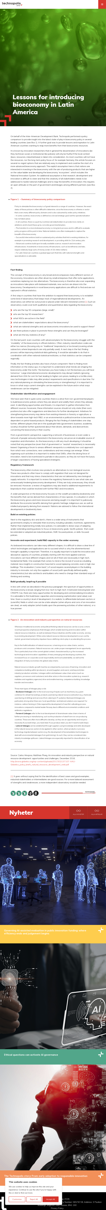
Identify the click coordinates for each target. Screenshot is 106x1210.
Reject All (34, 1199)
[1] (86, 301)
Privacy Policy (57, 1208)
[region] (33, 1191)
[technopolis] (12, 5)
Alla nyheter (78, 814)
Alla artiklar (96, 814)
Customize (17, 1199)
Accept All (50, 1199)
